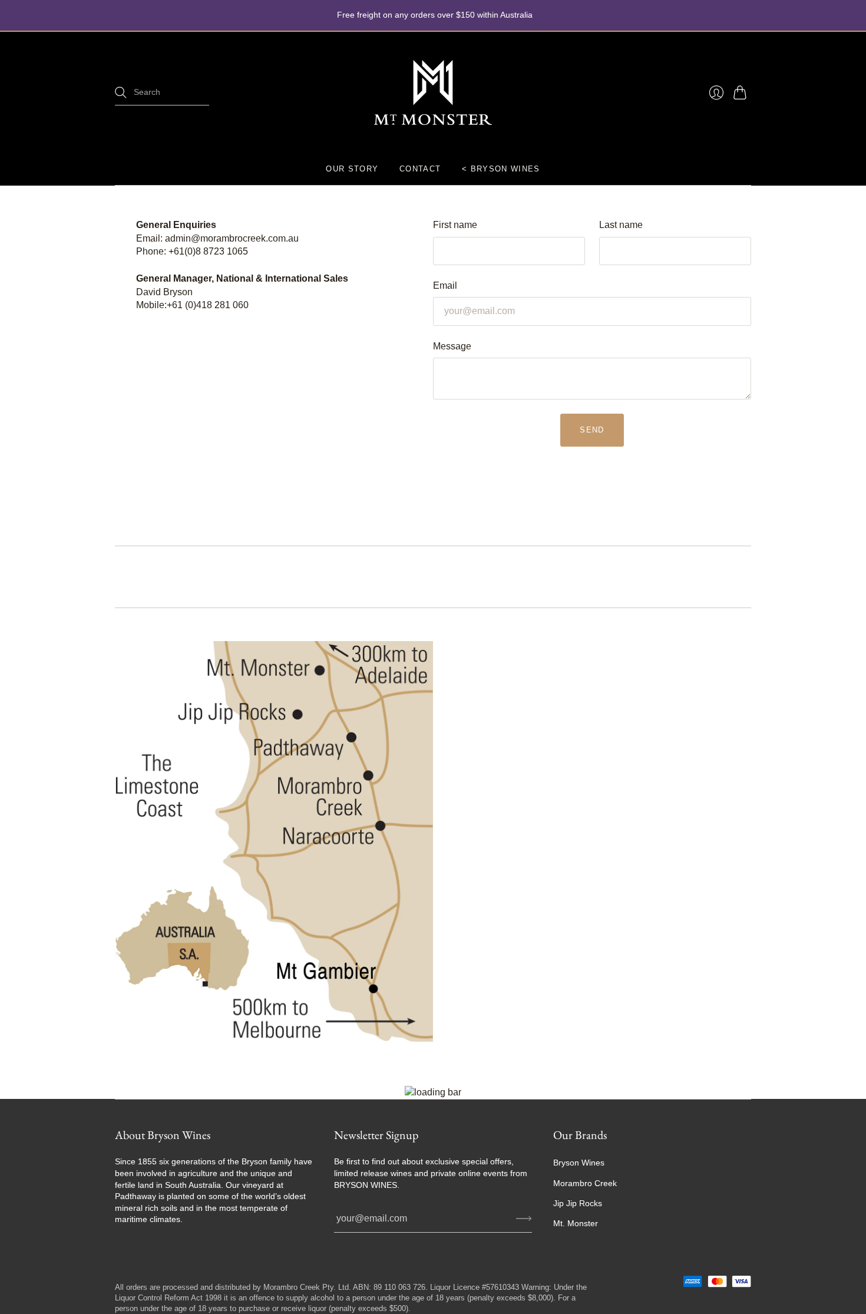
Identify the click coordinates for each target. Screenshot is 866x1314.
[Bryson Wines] (433, 92)
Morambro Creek (585, 1183)
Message (452, 346)
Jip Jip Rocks (577, 1203)
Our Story (352, 168)
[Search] (121, 92)
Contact (420, 168)
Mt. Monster (575, 1223)
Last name (621, 225)
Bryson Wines (578, 1162)
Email (445, 285)
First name (455, 225)
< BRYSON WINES (501, 168)
